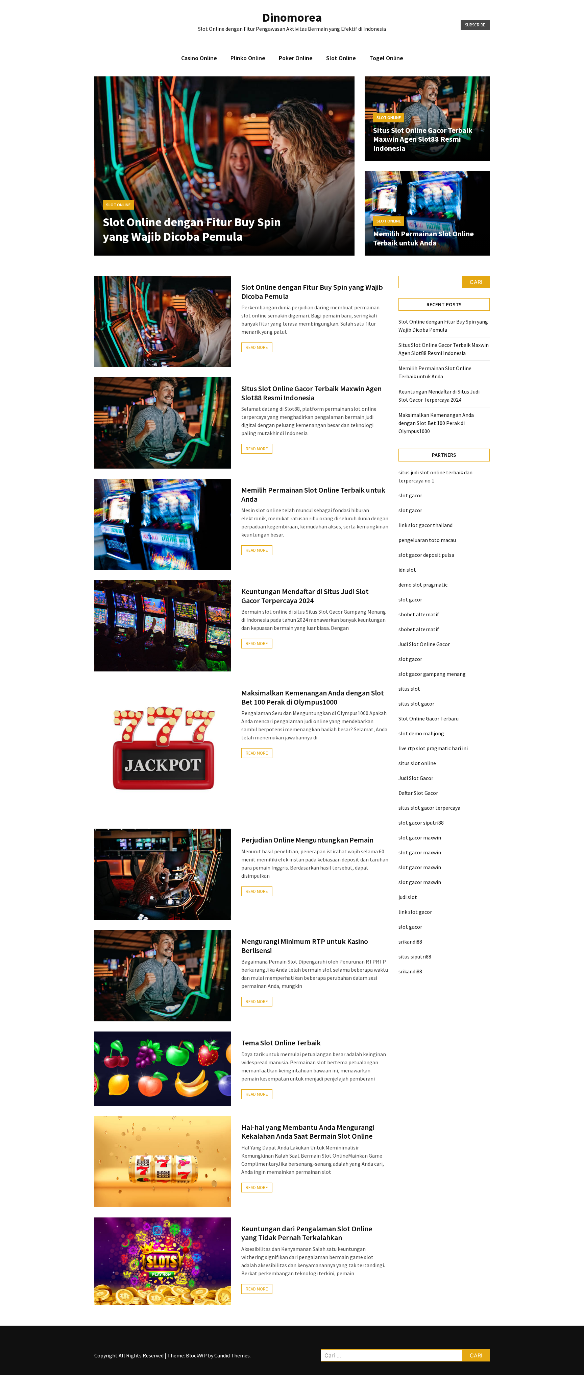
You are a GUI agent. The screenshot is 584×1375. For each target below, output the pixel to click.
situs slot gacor (416, 703)
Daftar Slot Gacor (418, 792)
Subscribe (475, 25)
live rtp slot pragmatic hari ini (433, 748)
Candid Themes (232, 1355)
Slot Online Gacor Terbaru (428, 718)
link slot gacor (415, 911)
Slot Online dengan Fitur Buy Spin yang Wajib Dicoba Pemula (192, 229)
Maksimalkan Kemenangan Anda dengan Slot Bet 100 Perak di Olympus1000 (312, 697)
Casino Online (199, 58)
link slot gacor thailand (425, 525)
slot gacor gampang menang (432, 673)
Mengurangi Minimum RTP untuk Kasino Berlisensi (304, 946)
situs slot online (417, 763)
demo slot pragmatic (422, 584)
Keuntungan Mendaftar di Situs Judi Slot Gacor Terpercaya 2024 (305, 596)
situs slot (409, 688)
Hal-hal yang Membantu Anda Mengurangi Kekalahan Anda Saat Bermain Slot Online (307, 1131)
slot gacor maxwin (419, 837)
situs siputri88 (414, 956)
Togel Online (386, 58)
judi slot (407, 897)
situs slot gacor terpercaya (429, 807)
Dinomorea (292, 17)
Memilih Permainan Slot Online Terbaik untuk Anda (423, 238)
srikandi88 (410, 941)
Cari (476, 282)
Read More (257, 347)
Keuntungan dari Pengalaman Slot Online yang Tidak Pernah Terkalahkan (306, 1233)
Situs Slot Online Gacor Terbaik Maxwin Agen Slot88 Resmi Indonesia (422, 139)
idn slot (407, 569)
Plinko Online (247, 58)
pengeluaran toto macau (427, 540)
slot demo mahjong (421, 733)
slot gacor (410, 495)
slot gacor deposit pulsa (426, 554)
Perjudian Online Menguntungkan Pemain (307, 840)
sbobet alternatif (418, 614)
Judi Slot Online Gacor (424, 644)
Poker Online (296, 58)
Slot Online (341, 58)
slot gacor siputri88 (421, 822)
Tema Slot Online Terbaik (281, 1042)
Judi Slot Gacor (415, 778)
